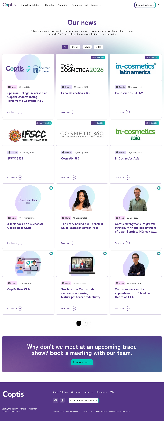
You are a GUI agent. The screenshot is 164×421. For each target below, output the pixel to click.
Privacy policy (101, 411)
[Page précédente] (73, 323)
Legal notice (87, 411)
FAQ (86, 5)
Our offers (50, 5)
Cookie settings (72, 411)
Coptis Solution (60, 392)
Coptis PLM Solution (30, 5)
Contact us (96, 5)
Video (98, 46)
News (87, 46)
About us (88, 392)
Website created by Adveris (119, 411)
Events (75, 46)
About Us (62, 5)
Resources (77, 5)
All (65, 46)
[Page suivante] (91, 323)
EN (159, 5)
